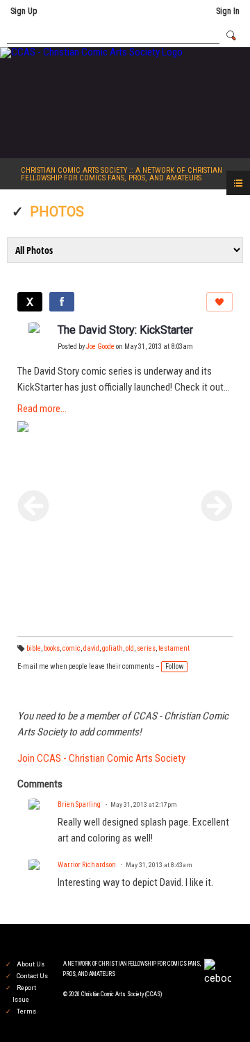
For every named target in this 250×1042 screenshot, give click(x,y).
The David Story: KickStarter (125, 329)
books (52, 648)
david (91, 648)
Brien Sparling (79, 804)
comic (71, 648)
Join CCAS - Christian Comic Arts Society (101, 758)
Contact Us (32, 976)
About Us (30, 964)
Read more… (42, 409)
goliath (112, 648)
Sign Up (23, 11)
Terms (26, 1011)
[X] (29, 301)
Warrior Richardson (87, 864)
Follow (174, 666)
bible (33, 648)
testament (174, 648)
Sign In (228, 11)
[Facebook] (61, 301)
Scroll (215, 1009)
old (130, 648)
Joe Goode (100, 346)
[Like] (219, 301)
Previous (33, 506)
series (146, 648)
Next (217, 506)
